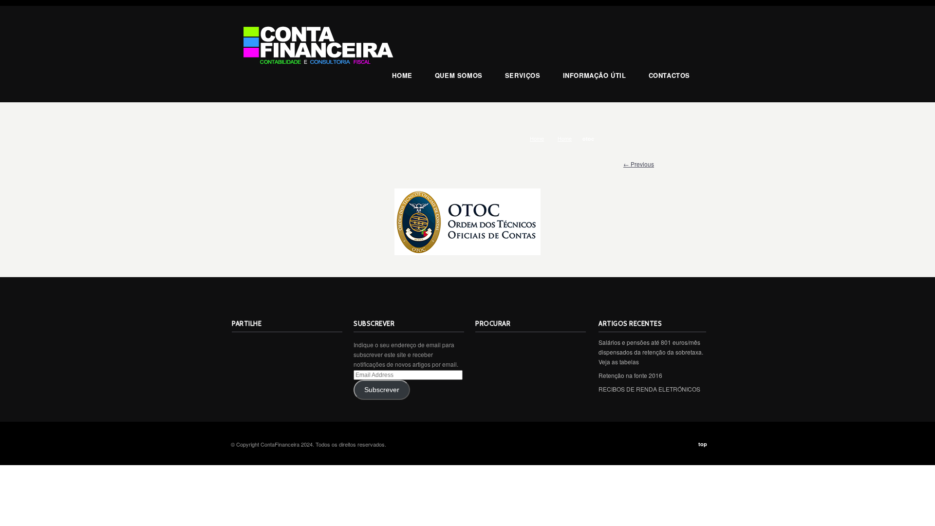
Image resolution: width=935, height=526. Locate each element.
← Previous (638, 164)
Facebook (282, 345)
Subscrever (381, 390)
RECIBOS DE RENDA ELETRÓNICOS (649, 389)
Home (537, 138)
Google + (304, 345)
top (702, 444)
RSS (239, 345)
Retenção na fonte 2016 (630, 375)
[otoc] (467, 221)
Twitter (261, 345)
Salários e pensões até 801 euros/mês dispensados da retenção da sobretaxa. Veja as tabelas (650, 352)
